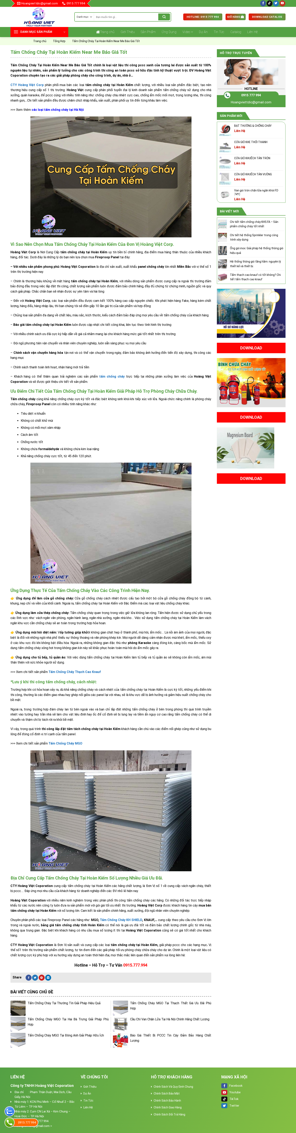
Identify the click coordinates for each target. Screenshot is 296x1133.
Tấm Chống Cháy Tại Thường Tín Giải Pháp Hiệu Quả (64, 1003)
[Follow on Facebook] (263, 3)
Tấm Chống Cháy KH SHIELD (121, 920)
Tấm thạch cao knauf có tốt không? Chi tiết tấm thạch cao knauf (255, 277)
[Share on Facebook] (29, 978)
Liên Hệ (252, 32)
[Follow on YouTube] (282, 3)
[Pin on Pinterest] (42, 978)
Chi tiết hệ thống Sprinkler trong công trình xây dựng (254, 237)
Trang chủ (107, 32)
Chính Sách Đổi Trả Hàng (169, 1114)
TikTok (233, 1099)
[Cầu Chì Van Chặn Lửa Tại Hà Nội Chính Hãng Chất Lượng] (120, 1024)
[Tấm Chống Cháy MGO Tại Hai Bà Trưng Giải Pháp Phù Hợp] (18, 1024)
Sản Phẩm (148, 32)
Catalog (235, 32)
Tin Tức (219, 32)
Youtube (235, 1092)
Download (251, 348)
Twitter (234, 1105)
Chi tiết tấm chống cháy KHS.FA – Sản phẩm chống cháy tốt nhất (254, 224)
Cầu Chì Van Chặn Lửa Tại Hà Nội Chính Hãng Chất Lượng (169, 1019)
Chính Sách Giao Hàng (168, 1107)
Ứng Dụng (169, 32)
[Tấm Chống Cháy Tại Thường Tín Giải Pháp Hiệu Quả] (18, 1008)
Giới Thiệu (128, 32)
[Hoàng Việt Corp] (39, 17)
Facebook (235, 1085)
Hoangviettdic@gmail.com (251, 102)
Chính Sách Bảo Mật (167, 1093)
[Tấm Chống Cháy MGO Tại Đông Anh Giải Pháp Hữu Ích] (18, 1040)
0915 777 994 (251, 95)
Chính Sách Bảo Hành (167, 1100)
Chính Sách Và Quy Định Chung (173, 1086)
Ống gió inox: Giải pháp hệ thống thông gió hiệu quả (256, 250)
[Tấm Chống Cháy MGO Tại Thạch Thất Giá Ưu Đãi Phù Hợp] (120, 1008)
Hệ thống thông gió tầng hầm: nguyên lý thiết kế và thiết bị (255, 264)
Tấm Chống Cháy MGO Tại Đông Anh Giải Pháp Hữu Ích (66, 1035)
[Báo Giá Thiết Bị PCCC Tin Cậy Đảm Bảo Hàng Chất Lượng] (120, 1040)
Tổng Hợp (59, 41)
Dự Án (203, 32)
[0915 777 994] (9, 1122)
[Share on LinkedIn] (48, 978)
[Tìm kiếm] (164, 17)
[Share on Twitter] (35, 978)
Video (186, 32)
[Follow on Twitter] (276, 3)
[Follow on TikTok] (269, 3)
